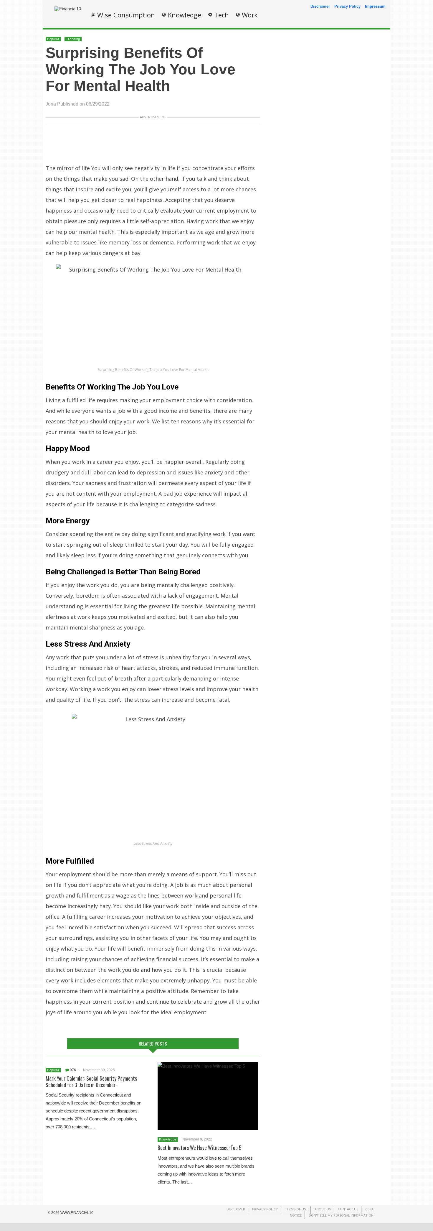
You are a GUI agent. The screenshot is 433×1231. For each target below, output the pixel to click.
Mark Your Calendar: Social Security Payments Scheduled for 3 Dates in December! (91, 1081)
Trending (73, 39)
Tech (221, 14)
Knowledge (184, 14)
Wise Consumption (126, 14)
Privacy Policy (347, 6)
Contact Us (348, 1209)
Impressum (375, 6)
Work (250, 14)
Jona (51, 103)
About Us (323, 1209)
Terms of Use (296, 1209)
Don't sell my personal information (341, 1215)
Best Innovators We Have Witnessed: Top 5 (200, 1147)
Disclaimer (320, 6)
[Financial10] (67, 8)
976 (73, 1070)
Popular (53, 39)
